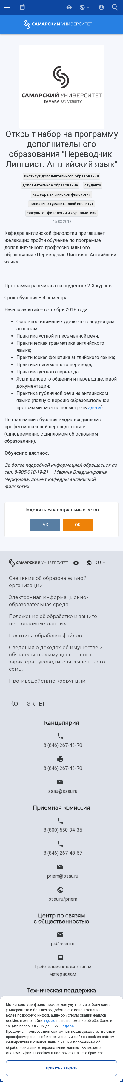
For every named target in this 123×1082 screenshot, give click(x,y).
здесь (94, 407)
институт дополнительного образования (61, 176)
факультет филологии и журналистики (61, 213)
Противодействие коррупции (47, 681)
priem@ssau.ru (62, 876)
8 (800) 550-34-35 (63, 830)
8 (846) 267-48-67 (63, 853)
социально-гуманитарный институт (61, 203)
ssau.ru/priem (62, 899)
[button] (85, 7)
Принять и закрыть (61, 1068)
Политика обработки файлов (45, 635)
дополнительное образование (50, 185)
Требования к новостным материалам (62, 970)
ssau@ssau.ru (62, 791)
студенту (92, 185)
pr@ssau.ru (62, 944)
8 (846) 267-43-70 (63, 745)
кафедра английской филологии (62, 194)
